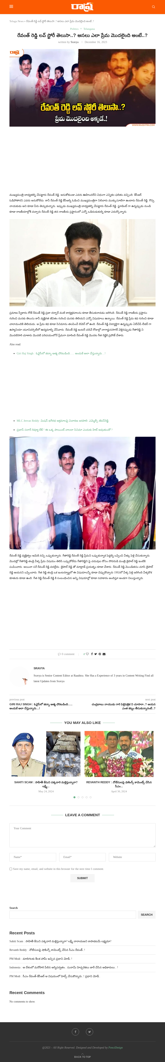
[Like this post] (87, 654)
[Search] (154, 7)
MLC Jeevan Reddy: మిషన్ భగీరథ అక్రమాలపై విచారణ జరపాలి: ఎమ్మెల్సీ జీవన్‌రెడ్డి (62, 420)
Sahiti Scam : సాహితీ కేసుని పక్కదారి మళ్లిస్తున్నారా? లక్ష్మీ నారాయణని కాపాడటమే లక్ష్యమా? (60, 941)
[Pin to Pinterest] (100, 654)
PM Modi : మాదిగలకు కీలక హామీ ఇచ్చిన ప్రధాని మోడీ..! (40, 958)
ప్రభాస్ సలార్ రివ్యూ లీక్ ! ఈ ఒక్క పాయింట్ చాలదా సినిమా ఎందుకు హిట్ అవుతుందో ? (64, 429)
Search (13, 907)
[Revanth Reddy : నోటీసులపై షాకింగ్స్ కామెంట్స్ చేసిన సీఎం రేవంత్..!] (119, 754)
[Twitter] (89, 1031)
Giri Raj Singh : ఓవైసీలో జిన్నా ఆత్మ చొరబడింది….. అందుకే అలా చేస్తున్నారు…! (61, 353)
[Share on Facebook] (92, 654)
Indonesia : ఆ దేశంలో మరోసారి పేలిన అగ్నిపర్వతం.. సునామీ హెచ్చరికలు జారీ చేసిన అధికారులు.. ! (63, 967)
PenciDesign (115, 1047)
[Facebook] (75, 1031)
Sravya (74, 42)
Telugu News (16, 21)
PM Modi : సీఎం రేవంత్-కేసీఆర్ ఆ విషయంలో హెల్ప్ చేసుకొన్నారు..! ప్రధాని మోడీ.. (54, 976)
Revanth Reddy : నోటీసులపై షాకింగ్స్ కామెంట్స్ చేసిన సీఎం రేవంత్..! (47, 949)
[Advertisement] (82, 162)
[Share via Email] (104, 654)
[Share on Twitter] (95, 654)
